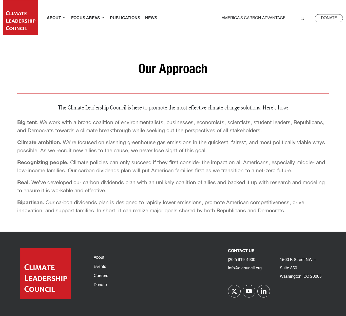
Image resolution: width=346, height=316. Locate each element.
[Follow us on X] (234, 291)
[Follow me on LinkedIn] (263, 291)
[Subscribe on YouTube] (249, 291)
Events (100, 267)
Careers (101, 276)
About (99, 258)
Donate (329, 18)
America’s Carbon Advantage (253, 18)
